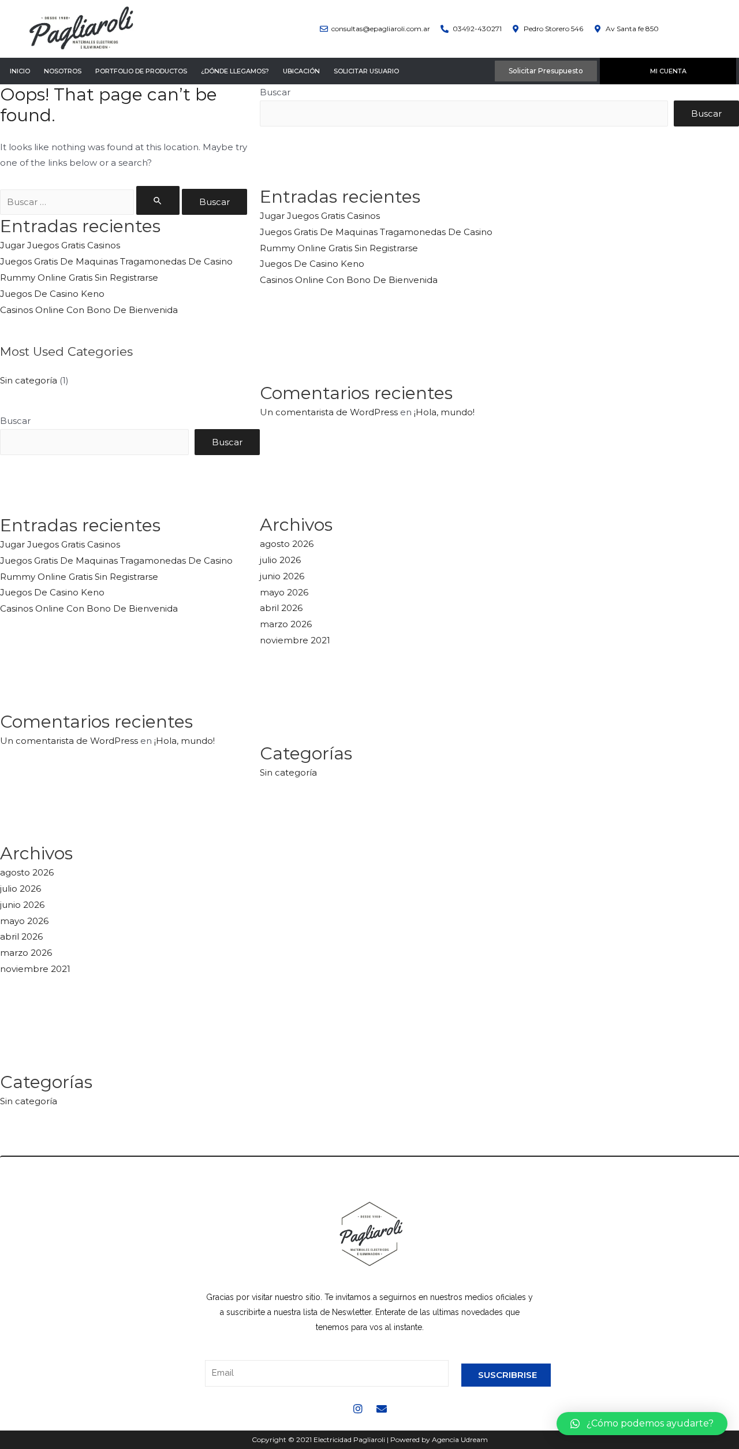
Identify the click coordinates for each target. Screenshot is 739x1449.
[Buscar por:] (91, 201)
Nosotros (62, 71)
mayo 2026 (24, 920)
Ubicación (301, 71)
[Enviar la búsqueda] (158, 200)
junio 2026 (22, 904)
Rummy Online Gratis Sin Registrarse (79, 277)
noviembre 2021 (35, 968)
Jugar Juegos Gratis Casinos (60, 245)
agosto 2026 (27, 872)
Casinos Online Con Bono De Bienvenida (89, 309)
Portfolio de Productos (141, 71)
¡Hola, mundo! (184, 740)
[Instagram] (358, 1408)
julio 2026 (20, 888)
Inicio (20, 71)
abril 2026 (21, 936)
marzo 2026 (26, 952)
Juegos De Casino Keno (52, 293)
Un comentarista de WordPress (69, 740)
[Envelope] (381, 1408)
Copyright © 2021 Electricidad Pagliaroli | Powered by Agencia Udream (370, 1439)
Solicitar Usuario (366, 71)
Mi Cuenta (668, 71)
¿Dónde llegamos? (235, 71)
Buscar (15, 420)
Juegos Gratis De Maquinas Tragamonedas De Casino (116, 261)
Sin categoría (28, 380)
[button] (642, 1423)
